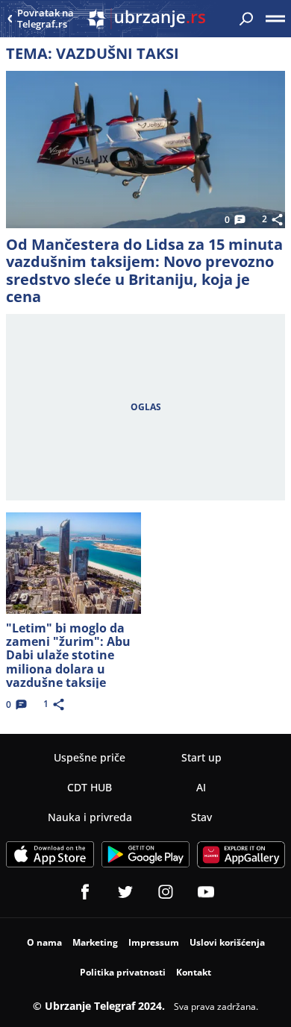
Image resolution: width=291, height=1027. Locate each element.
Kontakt (193, 972)
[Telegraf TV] (206, 892)
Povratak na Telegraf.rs (45, 19)
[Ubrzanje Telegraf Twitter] (125, 892)
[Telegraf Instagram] (166, 892)
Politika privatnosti (123, 972)
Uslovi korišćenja (227, 942)
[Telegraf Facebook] (85, 892)
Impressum (153, 942)
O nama (44, 942)
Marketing (95, 942)
